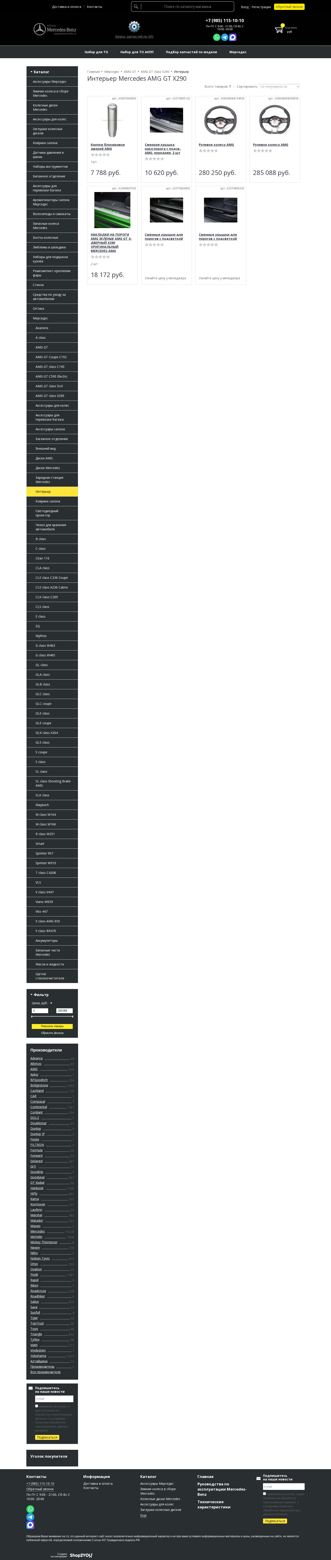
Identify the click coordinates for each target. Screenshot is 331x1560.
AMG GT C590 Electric (52, 376)
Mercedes (37, 1231)
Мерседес (40, 318)
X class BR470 (46, 931)
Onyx (34, 1264)
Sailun (34, 1301)
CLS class (42, 607)
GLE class (43, 713)
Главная (205, 1476)
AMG (34, 1069)
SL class (41, 771)
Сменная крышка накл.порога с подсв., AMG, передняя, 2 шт (163, 148)
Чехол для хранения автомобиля (51, 527)
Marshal (36, 1215)
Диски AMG (44, 458)
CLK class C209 (47, 597)
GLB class (43, 684)
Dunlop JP (37, 1134)
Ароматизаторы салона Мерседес (51, 202)
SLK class (42, 795)
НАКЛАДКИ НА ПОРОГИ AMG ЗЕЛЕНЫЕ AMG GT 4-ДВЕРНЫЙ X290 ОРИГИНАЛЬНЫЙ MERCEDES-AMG (111, 242)
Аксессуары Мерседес (49, 81)
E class (40, 616)
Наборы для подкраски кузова (50, 259)
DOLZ (34, 1118)
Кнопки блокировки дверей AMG (108, 146)
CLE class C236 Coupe (52, 577)
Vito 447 (42, 911)
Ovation (36, 1269)
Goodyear (37, 1177)
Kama (34, 1199)
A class (41, 337)
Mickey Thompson (43, 1242)
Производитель (42, 1366)
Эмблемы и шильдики (49, 247)
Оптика (38, 308)
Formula (36, 1150)
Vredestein (38, 1350)
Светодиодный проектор (47, 513)
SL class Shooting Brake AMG (53, 783)
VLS (38, 882)
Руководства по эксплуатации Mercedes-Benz (222, 1489)
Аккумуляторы (47, 940)
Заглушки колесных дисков (47, 131)
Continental (38, 1107)
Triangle (36, 1334)
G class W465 (45, 655)
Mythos (41, 636)
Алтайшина (39, 1361)
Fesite (34, 1139)
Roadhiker (37, 1296)
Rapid (34, 1280)
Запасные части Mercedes (48, 952)
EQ (38, 626)
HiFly (33, 1193)
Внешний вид (46, 448)
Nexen (35, 1247)
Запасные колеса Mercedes (46, 225)
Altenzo (35, 1063)
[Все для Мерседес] (54, 29)
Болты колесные (45, 237)
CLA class (43, 568)
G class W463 (45, 645)
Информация (96, 1476)
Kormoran (37, 1204)
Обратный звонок (289, 7)
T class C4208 (46, 872)
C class (41, 548)
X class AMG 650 (48, 921)
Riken (34, 1285)
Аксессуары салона (50, 429)
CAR (33, 1096)
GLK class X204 (47, 733)
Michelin (36, 1237)
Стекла (38, 285)
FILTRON (37, 1145)
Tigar (34, 1318)
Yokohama (38, 1356)
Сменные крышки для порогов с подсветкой (164, 236)
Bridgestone (39, 1085)
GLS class (43, 742)
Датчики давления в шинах (48, 154)
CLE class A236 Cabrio (52, 587)
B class (41, 539)
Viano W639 (44, 902)
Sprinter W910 (46, 863)
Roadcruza (38, 1291)
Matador (36, 1220)
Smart (40, 843)
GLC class (43, 694)
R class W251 (45, 834)
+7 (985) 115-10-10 (225, 20)
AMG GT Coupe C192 (51, 357)
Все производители (45, 1372)
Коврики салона (45, 143)
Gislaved (36, 1161)
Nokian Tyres (40, 1258)
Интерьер (43, 491)
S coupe (41, 752)
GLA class (43, 674)
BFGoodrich (39, 1080)
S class (40, 762)
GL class (42, 665)
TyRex (34, 1339)
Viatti (34, 1345)
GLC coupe (44, 703)
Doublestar (38, 1123)
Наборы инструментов (50, 166)
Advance (36, 1058)
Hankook (36, 1188)
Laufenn (36, 1209)
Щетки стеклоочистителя (50, 976)
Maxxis (35, 1226)
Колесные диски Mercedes (45, 107)
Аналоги (42, 328)
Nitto (34, 1253)
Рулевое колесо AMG (216, 144)
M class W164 (46, 814)
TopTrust (37, 1323)
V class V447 (45, 892)
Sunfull (35, 1312)
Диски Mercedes (48, 468)
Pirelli (34, 1274)
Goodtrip (36, 1172)
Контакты (94, 7)
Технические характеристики (214, 1504)
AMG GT (42, 347)
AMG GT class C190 (50, 366)
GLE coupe (43, 723)
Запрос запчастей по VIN (134, 36)
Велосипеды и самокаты (51, 214)
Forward (36, 1155)
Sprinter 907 (44, 853)
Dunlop (35, 1128)
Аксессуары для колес (49, 119)
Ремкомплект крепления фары (51, 273)
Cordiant (36, 1112)
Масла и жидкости (50, 964)
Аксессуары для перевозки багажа (47, 188)
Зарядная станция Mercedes (49, 479)
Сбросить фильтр (52, 1033)
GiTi (33, 1166)
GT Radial (37, 1182)
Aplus (34, 1074)
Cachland (37, 1090)
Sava (33, 1307)
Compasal (37, 1101)
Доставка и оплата (66, 7)
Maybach (42, 805)
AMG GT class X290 (50, 396)
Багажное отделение (49, 176)
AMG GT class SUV (49, 386)
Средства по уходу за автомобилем (49, 296)
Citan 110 (42, 558)
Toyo (34, 1328)
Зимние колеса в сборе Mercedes (50, 93)
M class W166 (46, 824)
